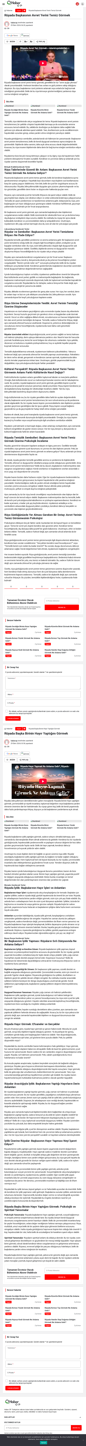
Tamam (43, 1443)
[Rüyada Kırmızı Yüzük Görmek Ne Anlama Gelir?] (69, 111)
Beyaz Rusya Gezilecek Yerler (16, 938)
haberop (14, 23)
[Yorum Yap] (20, 41)
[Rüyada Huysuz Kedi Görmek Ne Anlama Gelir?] (23, 652)
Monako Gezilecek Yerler (15, 885)
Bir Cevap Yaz (13, 667)
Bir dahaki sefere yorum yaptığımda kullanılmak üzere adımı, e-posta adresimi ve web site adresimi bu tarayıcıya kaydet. (44, 712)
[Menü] (3, 4)
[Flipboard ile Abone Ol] (25, 35)
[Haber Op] (14, 4)
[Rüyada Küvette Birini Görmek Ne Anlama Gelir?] (43, 111)
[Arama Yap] (82, 4)
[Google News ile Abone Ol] (12, 35)
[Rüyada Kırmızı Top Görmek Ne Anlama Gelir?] (63, 640)
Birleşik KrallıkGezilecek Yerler (17, 167)
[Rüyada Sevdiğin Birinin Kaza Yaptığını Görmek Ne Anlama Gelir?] (16, 111)
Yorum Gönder (13, 718)
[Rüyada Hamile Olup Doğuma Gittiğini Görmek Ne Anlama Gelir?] (63, 652)
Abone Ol (62, 607)
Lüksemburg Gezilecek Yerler (16, 229)
